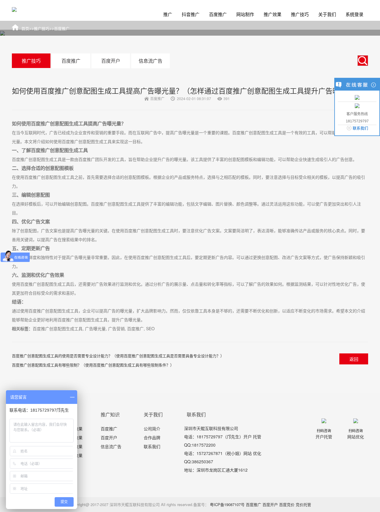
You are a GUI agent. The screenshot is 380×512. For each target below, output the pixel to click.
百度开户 (110, 60)
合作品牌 (152, 437)
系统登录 (354, 14)
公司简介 (152, 429)
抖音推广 (191, 14)
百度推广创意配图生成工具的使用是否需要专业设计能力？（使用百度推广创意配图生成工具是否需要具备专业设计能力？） (118, 355)
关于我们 (327, 14)
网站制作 (245, 14)
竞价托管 (303, 504)
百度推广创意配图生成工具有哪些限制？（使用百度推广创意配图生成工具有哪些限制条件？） (93, 365)
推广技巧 (300, 14)
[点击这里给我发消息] (357, 97)
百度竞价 (286, 504)
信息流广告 (150, 60)
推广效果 (272, 14)
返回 (353, 359)
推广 (167, 14)
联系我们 (152, 446)
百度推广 (218, 14)
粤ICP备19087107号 (227, 504)
